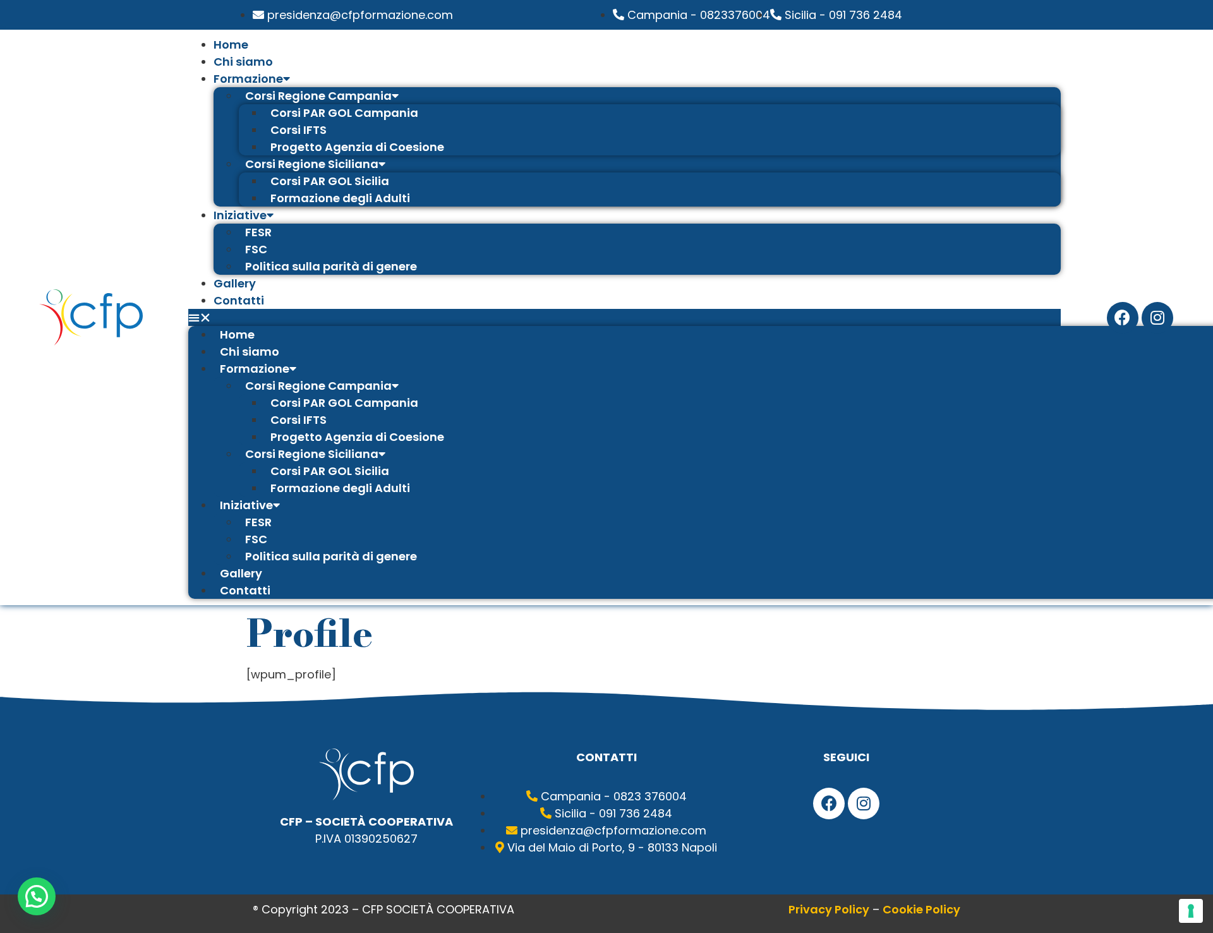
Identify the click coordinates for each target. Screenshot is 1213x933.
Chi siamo (243, 61)
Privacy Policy (828, 909)
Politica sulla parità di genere (331, 266)
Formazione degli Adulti (340, 198)
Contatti (239, 300)
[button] (624, 317)
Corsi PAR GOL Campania (344, 113)
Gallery (235, 283)
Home (231, 44)
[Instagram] (1157, 318)
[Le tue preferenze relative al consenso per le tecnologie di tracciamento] (1191, 911)
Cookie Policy (921, 909)
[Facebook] (1122, 318)
